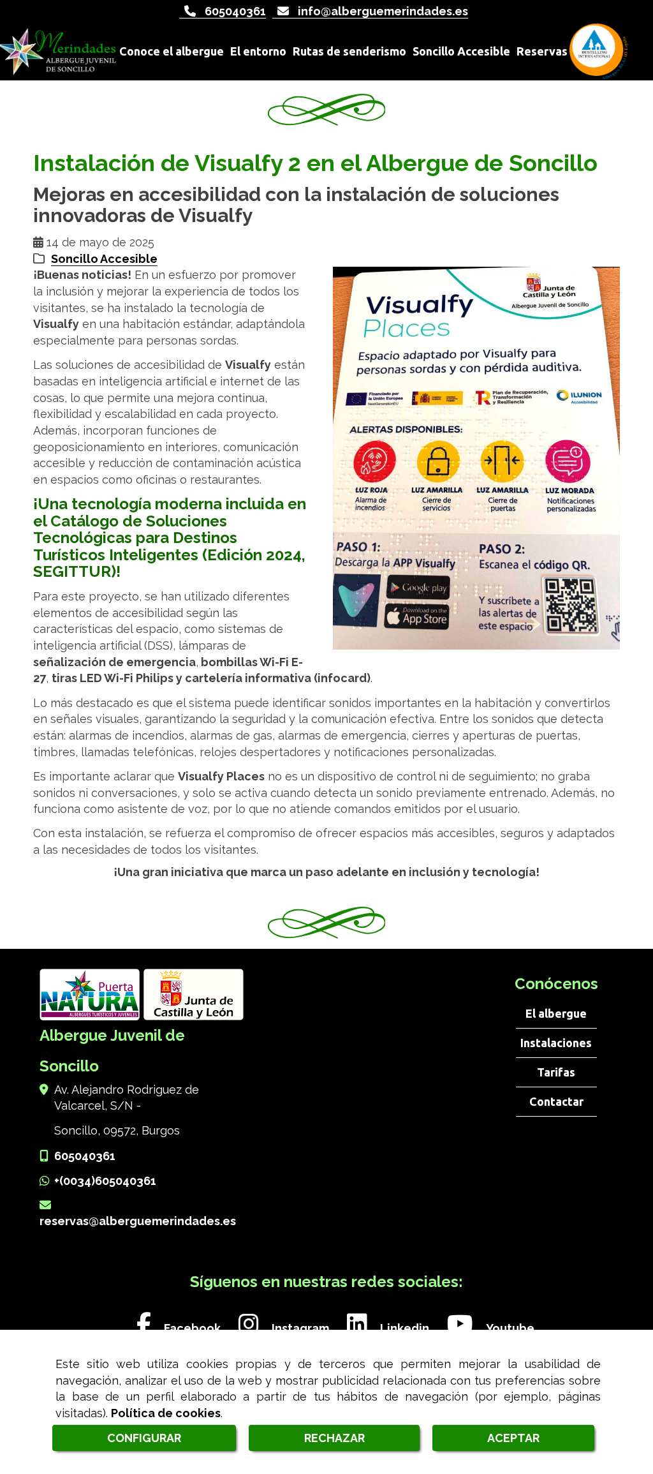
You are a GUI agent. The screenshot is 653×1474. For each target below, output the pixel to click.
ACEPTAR (513, 1438)
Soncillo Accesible (104, 258)
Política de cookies (166, 1413)
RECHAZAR (334, 1438)
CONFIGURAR (144, 1438)
